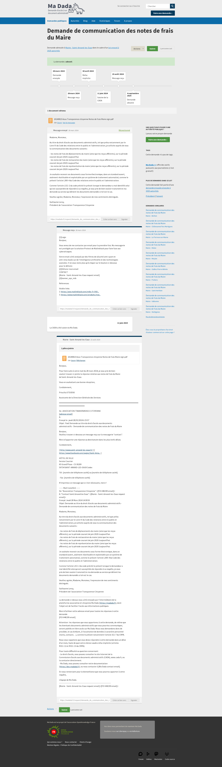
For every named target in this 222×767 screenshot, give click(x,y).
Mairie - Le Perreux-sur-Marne (157, 237)
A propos (128, 21)
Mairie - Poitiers (152, 280)
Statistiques (104, 21)
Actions (137, 48)
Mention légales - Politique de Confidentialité (64, 745)
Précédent (150, 196)
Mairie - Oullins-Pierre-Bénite (157, 269)
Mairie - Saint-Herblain (154, 290)
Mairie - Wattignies (153, 312)
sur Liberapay (121, 731)
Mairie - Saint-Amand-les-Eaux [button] (76, 339)
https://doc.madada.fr (69, 666)
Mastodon (158, 759)
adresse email (66, 414)
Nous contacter (71, 742)
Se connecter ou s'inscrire (129, 6)
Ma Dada (66, 8)
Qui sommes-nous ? (54, 742)
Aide (93, 21)
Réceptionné (124, 130)
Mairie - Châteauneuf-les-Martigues (159, 226)
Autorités (75, 21)
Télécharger (80, 360)
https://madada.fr (108, 603)
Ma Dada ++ (151, 164)
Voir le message (69, 123)
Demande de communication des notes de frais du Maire (160, 211)
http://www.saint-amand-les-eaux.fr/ (76, 450)
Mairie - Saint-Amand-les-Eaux (78, 47)
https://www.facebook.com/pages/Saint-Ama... (79, 453)
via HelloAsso (134, 731)
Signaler (124, 219)
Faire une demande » (162, 13)
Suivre (152, 48)
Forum (117, 21)
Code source (170, 759)
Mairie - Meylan (151, 258)
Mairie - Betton (151, 216)
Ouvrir (59, 123)
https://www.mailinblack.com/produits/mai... (80, 294)
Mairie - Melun (151, 248)
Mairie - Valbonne (152, 301)
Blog (85, 21)
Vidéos (149, 759)
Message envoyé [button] (60, 130)
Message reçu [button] (69, 230)
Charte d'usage (85, 742)
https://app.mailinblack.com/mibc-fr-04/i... (80, 291)
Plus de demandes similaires (155, 317)
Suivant (159, 196)
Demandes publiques (57, 21)
